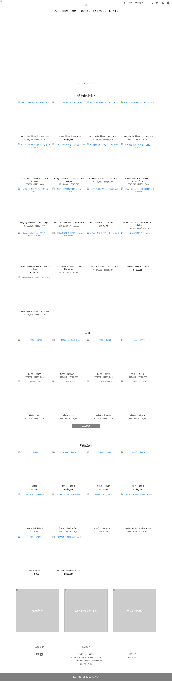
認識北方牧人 (98, 11)
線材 (56, 11)
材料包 (65, 11)
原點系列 (84, 11)
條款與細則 (132, 657)
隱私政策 (132, 654)
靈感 (74, 11)
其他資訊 (112, 11)
